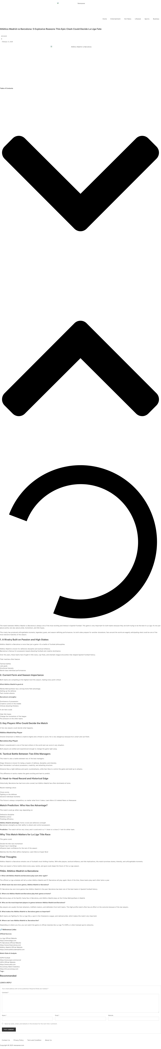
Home (105, 19)
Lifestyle (138, 19)
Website (110, 1015)
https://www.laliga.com (8, 940)
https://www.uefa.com (8, 964)
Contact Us (6, 1040)
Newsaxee (72, 800)
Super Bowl (44, 852)
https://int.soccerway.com (9, 969)
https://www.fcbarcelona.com (10, 945)
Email (57, 1015)
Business (156, 19)
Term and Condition (34, 1040)
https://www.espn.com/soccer (10, 960)
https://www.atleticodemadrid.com (12, 949)
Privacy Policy (19, 1040)
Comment (5, 992)
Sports (147, 19)
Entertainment (115, 19)
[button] (80, 183)
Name (4, 1015)
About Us (48, 1040)
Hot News (127, 19)
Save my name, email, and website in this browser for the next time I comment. (31, 1023)
